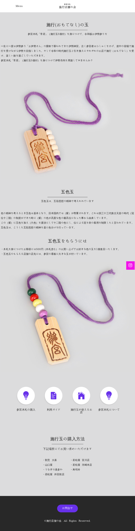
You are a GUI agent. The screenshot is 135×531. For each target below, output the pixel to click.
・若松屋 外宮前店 (54, 474)
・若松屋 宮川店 (79, 460)
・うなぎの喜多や (53, 469)
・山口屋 (48, 465)
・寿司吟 (75, 469)
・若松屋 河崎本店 (81, 465)
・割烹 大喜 (50, 460)
